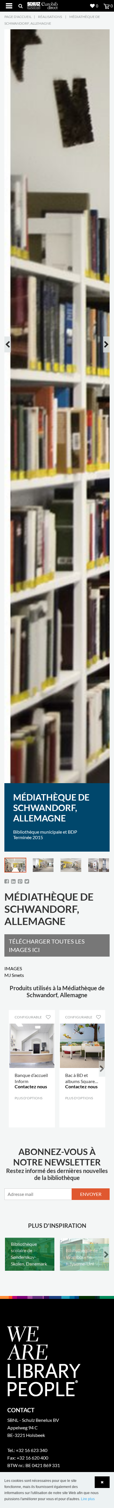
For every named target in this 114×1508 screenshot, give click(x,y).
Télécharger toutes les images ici (47, 945)
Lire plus (88, 1499)
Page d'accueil (18, 17)
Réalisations (50, 17)
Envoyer (90, 1194)
